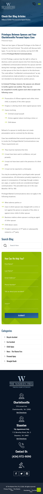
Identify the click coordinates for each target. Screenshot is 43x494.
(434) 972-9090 (21, 456)
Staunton (21, 425)
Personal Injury (11, 356)
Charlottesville (22, 402)
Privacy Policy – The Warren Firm (12, 489)
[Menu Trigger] (39, 4)
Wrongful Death (11, 361)
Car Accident (11, 342)
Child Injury (10, 346)
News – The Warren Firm (14, 351)
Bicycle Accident (12, 337)
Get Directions (21, 413)
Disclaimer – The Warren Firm (31, 491)
